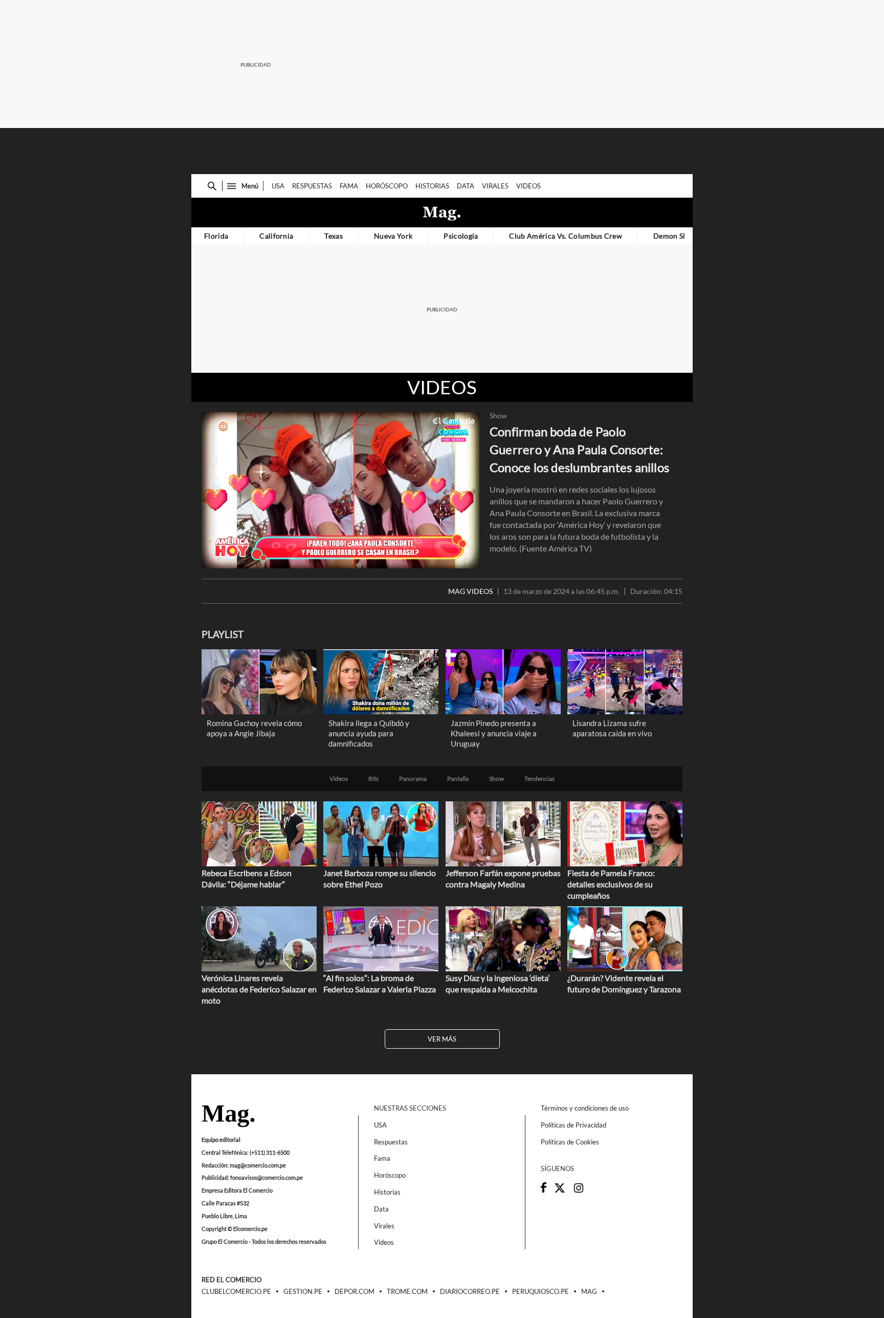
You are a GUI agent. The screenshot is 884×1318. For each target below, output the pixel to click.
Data (465, 186)
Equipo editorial (221, 1139)
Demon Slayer (676, 235)
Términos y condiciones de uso (585, 1108)
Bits (373, 779)
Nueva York (393, 235)
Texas (333, 235)
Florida (216, 235)
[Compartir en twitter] (559, 1191)
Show (498, 415)
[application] (340, 490)
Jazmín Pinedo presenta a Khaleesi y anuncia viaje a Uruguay (494, 733)
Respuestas (312, 186)
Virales (495, 186)
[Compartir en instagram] (578, 1191)
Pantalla (458, 779)
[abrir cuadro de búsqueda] (212, 186)
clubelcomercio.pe (236, 1291)
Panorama (413, 779)
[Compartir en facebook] (543, 1190)
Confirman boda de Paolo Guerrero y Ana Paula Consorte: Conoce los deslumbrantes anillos (579, 449)
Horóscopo (387, 186)
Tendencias (539, 779)
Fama (349, 186)
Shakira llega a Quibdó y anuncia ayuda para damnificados (368, 733)
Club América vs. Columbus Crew (565, 235)
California (276, 235)
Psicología (461, 235)
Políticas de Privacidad (573, 1125)
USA (278, 186)
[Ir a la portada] (228, 1117)
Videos (528, 186)
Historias (432, 186)
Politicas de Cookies (570, 1142)
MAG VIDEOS (470, 591)
